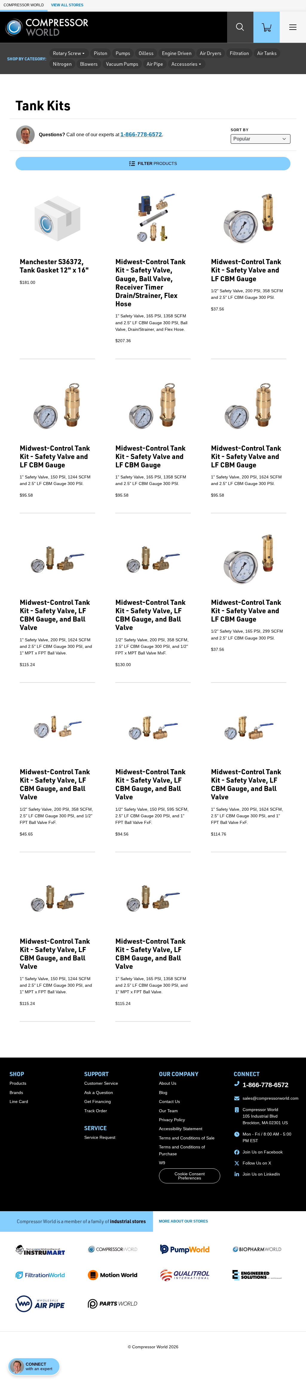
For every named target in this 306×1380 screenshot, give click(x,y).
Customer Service (101, 1083)
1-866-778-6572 (141, 134)
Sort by (240, 130)
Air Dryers (210, 53)
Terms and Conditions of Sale (187, 1138)
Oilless (146, 53)
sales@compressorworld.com (271, 1098)
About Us (167, 1083)
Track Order (95, 1110)
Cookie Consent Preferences (190, 1175)
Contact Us (169, 1101)
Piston (100, 53)
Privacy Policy (172, 1119)
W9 (162, 1162)
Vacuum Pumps (122, 64)
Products (157, 163)
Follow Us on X (257, 1163)
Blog (163, 1092)
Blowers (89, 64)
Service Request (99, 1137)
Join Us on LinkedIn (261, 1174)
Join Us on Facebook (263, 1152)
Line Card (19, 1101)
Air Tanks (267, 53)
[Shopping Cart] (266, 27)
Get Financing (97, 1101)
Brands (16, 1092)
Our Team (168, 1110)
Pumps (123, 53)
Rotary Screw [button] (67, 53)
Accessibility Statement (180, 1128)
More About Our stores (183, 1221)
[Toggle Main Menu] (293, 27)
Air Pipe (155, 64)
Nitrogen (62, 64)
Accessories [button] (185, 64)
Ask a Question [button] (98, 1092)
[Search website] (240, 27)
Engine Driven (177, 53)
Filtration (239, 53)
